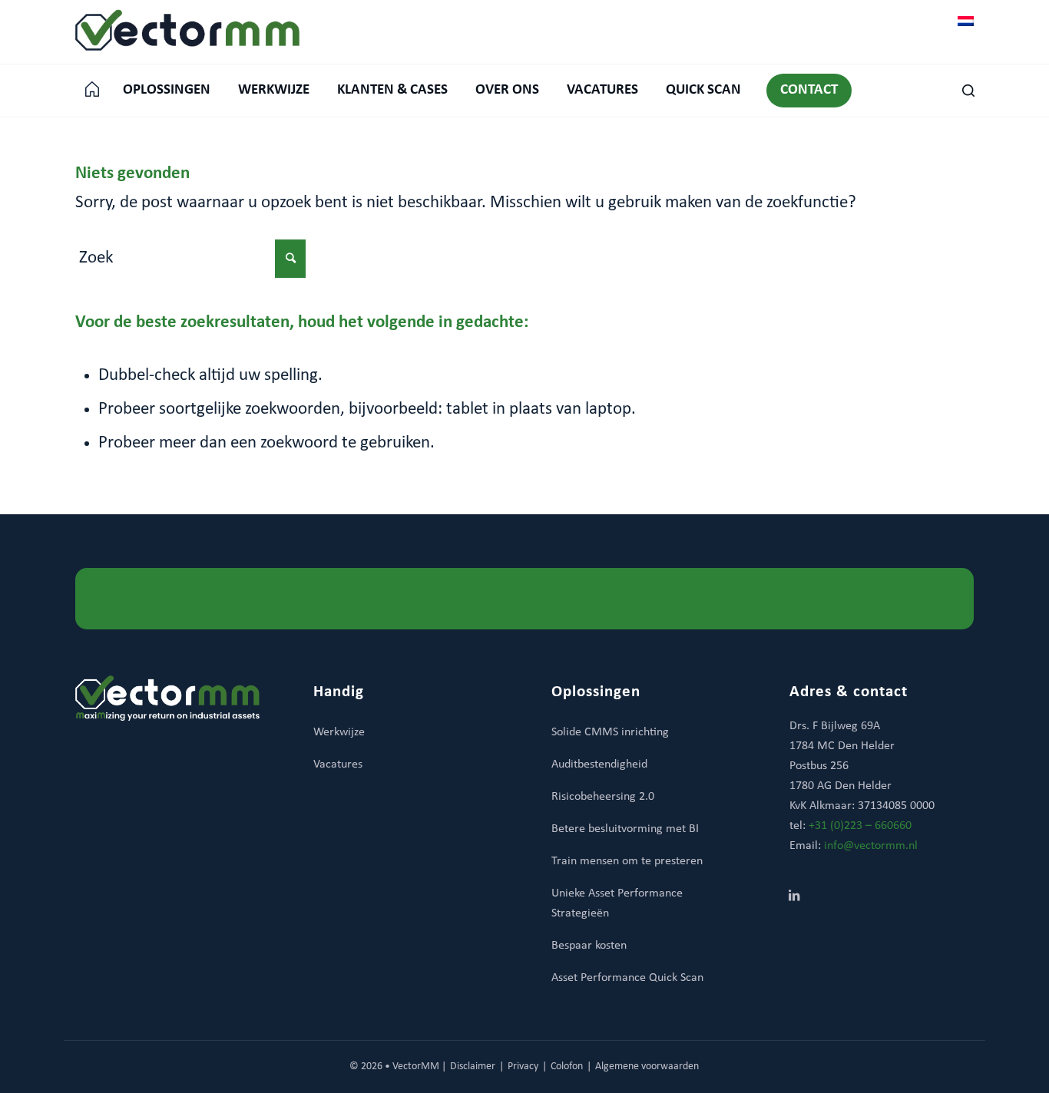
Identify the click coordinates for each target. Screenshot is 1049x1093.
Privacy (523, 1066)
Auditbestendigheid (599, 764)
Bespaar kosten (589, 945)
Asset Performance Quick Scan (627, 978)
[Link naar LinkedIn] (794, 897)
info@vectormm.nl (871, 846)
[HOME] (92, 90)
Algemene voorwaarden (647, 1066)
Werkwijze (339, 732)
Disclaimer (472, 1066)
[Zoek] (961, 90)
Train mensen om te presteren (627, 861)
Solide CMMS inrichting (610, 732)
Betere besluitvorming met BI (625, 829)
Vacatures (337, 764)
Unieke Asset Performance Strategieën (617, 903)
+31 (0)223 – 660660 (860, 826)
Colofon (567, 1066)
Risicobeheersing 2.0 (602, 797)
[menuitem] (92, 90)
